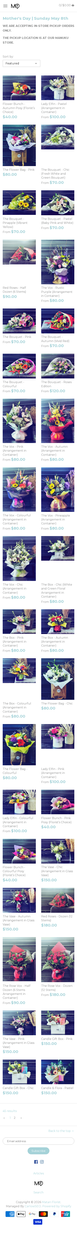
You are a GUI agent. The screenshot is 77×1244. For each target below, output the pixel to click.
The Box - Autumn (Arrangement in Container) (54, 641)
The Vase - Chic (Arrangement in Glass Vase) (57, 871)
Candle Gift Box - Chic (18, 1088)
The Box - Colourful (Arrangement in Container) (17, 707)
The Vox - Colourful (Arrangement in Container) (17, 519)
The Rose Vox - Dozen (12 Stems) (57, 987)
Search (38, 1192)
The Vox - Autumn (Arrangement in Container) (54, 450)
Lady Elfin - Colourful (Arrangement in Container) (18, 822)
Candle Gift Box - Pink (57, 1039)
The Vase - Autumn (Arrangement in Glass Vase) (18, 920)
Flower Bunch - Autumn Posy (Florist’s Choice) (19, 108)
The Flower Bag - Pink (19, 169)
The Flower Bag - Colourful (15, 771)
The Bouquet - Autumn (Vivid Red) (55, 339)
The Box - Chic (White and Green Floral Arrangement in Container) (56, 590)
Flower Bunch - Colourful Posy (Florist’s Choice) (14, 871)
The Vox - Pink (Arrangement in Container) (14, 450)
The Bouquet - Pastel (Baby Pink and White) (57, 221)
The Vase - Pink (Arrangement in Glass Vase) (18, 1043)
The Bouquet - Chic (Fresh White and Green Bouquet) (55, 174)
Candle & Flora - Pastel (57, 1088)
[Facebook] (36, 1162)
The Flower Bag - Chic (57, 703)
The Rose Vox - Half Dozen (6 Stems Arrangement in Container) (16, 992)
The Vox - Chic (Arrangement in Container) (14, 588)
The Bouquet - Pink (17, 337)
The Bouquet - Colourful (13, 384)
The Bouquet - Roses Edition (56, 384)
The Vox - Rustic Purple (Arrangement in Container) (57, 292)
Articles (38, 1173)
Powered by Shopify (56, 1206)
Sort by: (8, 56)
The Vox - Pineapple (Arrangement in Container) (55, 519)
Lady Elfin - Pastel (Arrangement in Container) (54, 108)
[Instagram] (42, 1162)
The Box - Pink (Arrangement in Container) (14, 641)
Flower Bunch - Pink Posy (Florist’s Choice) (56, 820)
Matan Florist (51, 1202)
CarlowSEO (33, 1206)
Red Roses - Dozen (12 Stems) (57, 918)
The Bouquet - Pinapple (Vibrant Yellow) (15, 223)
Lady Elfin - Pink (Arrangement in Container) (53, 773)
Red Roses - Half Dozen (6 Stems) (14, 289)
